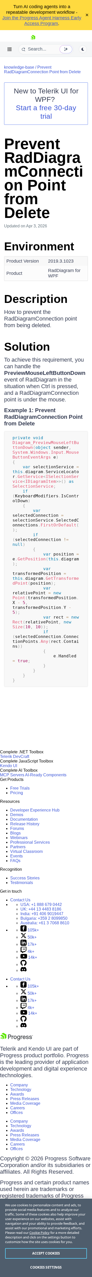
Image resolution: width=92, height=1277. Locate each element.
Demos (16, 815)
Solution (27, 346)
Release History (24, 824)
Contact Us (20, 900)
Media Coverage (25, 1103)
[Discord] (23, 970)
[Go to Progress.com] (16, 1039)
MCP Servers (12, 775)
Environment (39, 246)
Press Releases (24, 1099)
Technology (20, 1089)
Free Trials (20, 788)
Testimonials (21, 882)
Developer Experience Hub (35, 810)
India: (41, 914)
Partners (18, 847)
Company (19, 1085)
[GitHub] (23, 964)
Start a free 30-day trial (46, 112)
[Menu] (9, 49)
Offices (16, 1112)
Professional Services (30, 842)
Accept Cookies (46, 1253)
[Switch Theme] (83, 49)
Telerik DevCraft (14, 756)
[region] (46, 1238)
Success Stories (25, 878)
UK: (40, 909)
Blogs (15, 833)
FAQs (15, 860)
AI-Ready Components (45, 775)
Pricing (16, 793)
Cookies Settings (46, 1267)
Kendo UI (8, 766)
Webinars (19, 838)
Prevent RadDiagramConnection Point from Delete (42, 69)
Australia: (44, 923)
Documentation (24, 819)
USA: (41, 904)
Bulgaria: (43, 918)
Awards (17, 1094)
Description (35, 298)
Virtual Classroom (26, 851)
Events (16, 856)
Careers (17, 1108)
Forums (17, 828)
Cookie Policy (39, 1232)
